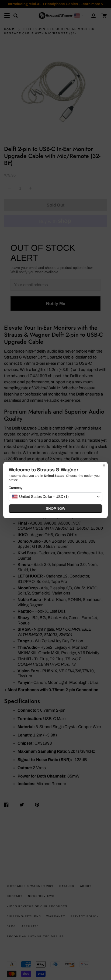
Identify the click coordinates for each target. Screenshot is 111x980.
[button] (55, 496)
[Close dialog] (104, 465)
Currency (16, 488)
